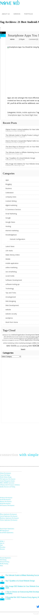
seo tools (11, 345)
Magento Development (5, 501)
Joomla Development (5, 499)
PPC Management (4, 530)
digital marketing (11, 205)
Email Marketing (11, 214)
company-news (11, 197)
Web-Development (12, 305)
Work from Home (12, 322)
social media (10, 276)
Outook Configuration (17, 239)
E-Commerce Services (13, 209)
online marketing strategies (23, 343)
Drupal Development (5, 503)
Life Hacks (9, 251)
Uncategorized (11, 297)
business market (8, 338)
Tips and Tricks (11, 293)
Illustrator (2, 549)
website (8, 310)
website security (11, 314)
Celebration (10, 193)
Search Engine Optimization (7, 528)
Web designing (11, 301)
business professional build (20, 338)
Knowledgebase (11, 235)
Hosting (8, 226)
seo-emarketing (11, 272)
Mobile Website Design (5, 477)
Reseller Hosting (4, 563)
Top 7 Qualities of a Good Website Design (20, 158)
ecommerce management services (10, 340)
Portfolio (28, 14)
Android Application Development (23, 335)
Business (9, 188)
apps (7, 180)
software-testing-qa (12, 284)
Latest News (10, 246)
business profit (33, 338)
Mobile (18, 112)
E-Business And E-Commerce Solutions (10, 484)
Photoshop (2, 547)
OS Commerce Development (7, 505)
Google (8, 218)
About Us (6, 14)
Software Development (14, 280)
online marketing (8, 343)
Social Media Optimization (6, 532)
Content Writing (11, 201)
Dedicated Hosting (4, 561)
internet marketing (12, 230)
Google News (10, 222)
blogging (8, 184)
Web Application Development (7, 479)
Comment (33, 39)
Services (17, 14)
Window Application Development (8, 520)
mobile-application (29, 112)
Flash (1, 545)
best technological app (31, 336)
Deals (1, 565)
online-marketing (11, 267)
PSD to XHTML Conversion (7, 482)
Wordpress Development (6, 497)
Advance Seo (6, 335)
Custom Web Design (5, 475)
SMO (30, 346)
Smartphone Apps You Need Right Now (22, 115)
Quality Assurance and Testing (7, 486)
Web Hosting (3, 559)
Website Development (5, 473)
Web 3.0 (2, 543)
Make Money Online (13, 255)
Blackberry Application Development (9, 518)
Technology (10, 288)
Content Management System (7, 481)
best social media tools (19, 336)
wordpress (9, 318)
